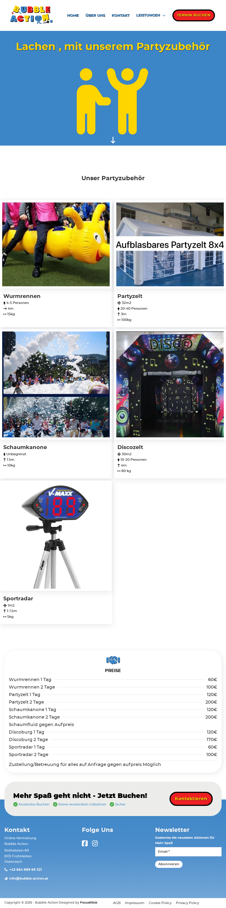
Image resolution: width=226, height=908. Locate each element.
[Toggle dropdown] (164, 15)
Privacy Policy (187, 903)
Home (73, 15)
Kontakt (121, 15)
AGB (117, 903)
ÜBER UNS (95, 15)
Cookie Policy (160, 903)
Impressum (134, 903)
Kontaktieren (191, 799)
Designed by (78, 902)
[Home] (31, 16)
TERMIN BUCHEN (194, 15)
